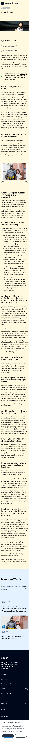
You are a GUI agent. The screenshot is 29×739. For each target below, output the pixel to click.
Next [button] (26, 182)
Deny (20, 736)
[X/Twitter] (4, 693)
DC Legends (22, 65)
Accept (8, 736)
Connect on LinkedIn (11, 50)
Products (4, 703)
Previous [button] (2, 182)
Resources (4, 716)
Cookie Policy (18, 731)
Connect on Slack (10, 46)
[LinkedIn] (2, 693)
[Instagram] (7, 693)
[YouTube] (10, 693)
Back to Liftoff (2, 3)
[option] (14, 172)
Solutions (4, 710)
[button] (27, 3)
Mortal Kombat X (6, 66)
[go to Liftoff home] (13, 3)
